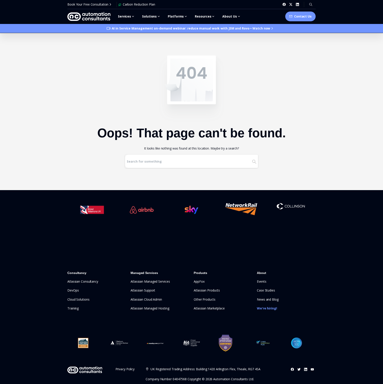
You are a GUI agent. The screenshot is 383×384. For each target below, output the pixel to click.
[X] (290, 4)
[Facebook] (284, 4)
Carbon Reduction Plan (139, 4)
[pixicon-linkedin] (305, 369)
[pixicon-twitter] (299, 369)
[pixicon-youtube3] (312, 369)
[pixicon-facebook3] (292, 369)
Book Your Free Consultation (87, 4)
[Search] (311, 4)
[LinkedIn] (297, 4)
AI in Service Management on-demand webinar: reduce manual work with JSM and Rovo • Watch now (191, 28)
